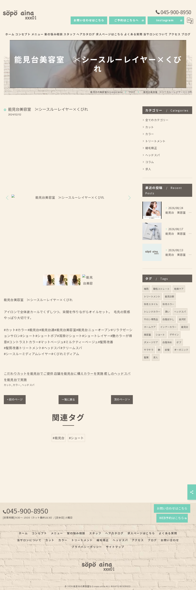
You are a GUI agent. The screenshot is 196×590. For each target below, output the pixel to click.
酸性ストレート (161, 288)
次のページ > (122, 399)
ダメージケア (151, 342)
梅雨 (146, 288)
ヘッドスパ (28, 385)
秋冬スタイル (151, 304)
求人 (148, 169)
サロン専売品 (151, 319)
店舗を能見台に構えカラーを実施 (78, 373)
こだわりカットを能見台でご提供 (28, 373)
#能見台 (59, 438)
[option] (68, 197)
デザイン (174, 334)
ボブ (178, 342)
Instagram (165, 20)
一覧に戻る (68, 399)
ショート (160, 334)
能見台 (184, 326)
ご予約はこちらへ (126, 20)
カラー (16, 385)
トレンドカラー (152, 311)
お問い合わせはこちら (89, 20)
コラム (149, 162)
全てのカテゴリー (157, 120)
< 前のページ (15, 399)
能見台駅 (169, 296)
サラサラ (148, 349)
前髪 (167, 349)
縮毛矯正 (151, 148)
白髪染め (167, 342)
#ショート (76, 438)
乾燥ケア (179, 288)
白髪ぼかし (168, 319)
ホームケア (150, 326)
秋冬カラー (168, 304)
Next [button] (129, 197)
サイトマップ (115, 547)
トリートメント (155, 141)
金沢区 (182, 319)
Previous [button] (7, 197)
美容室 (147, 334)
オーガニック (181, 349)
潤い (167, 311)
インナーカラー (168, 326)
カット (7, 385)
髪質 (146, 357)
